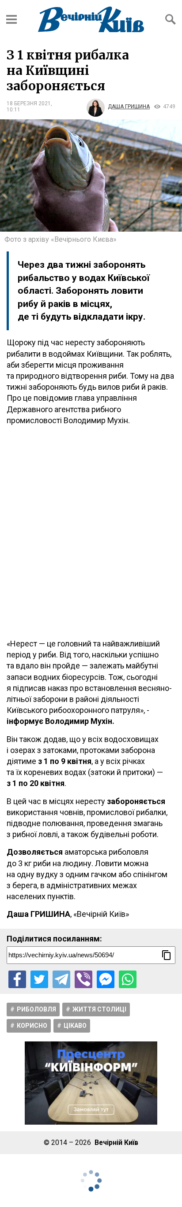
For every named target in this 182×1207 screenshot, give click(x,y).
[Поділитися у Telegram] (61, 979)
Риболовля (36, 1009)
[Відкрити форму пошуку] (170, 19)
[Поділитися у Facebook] (17, 979)
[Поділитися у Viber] (83, 979)
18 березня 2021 (29, 103)
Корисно (32, 1025)
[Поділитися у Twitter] (39, 979)
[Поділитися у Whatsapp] (127, 979)
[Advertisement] (91, 532)
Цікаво (75, 1025)
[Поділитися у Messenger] (105, 979)
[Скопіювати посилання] (166, 955)
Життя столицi (99, 1009)
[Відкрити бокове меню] (11, 19)
